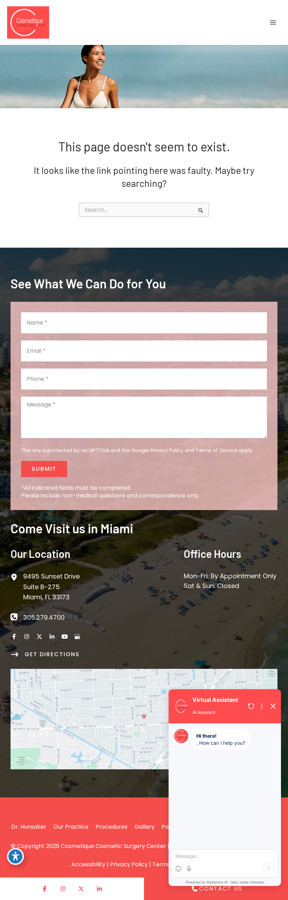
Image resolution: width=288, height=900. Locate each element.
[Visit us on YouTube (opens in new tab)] (64, 636)
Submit (44, 469)
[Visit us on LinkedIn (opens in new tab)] (51, 636)
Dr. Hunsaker (28, 827)
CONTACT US (220, 889)
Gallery (145, 827)
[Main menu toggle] (272, 22)
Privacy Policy (166, 450)
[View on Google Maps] (144, 718)
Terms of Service (216, 450)
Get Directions (52, 654)
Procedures (111, 827)
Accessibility (88, 864)
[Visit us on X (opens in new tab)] (39, 636)
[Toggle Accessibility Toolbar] (15, 856)
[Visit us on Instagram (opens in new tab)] (26, 636)
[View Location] (17, 576)
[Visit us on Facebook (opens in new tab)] (14, 636)
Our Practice (71, 827)
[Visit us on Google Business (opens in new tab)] (77, 636)
